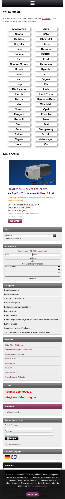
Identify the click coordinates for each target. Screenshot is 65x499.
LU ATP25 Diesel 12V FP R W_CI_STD (27, 189)
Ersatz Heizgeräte (12, 303)
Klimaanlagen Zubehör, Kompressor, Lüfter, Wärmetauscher (31, 320)
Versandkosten (32, 213)
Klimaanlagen (10, 315)
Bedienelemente (11, 294)
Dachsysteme (10, 311)
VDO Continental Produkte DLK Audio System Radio (27, 332)
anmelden (46, 19)
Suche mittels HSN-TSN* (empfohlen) (32, 251)
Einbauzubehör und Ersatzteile (18, 307)
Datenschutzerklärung (36, 486)
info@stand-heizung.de (20, 397)
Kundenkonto (21, 21)
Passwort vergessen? (13, 444)
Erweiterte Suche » (13, 238)
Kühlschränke (10, 324)
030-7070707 (24, 391)
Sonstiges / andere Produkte (17, 328)
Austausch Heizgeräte (14, 298)
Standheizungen (11, 290)
